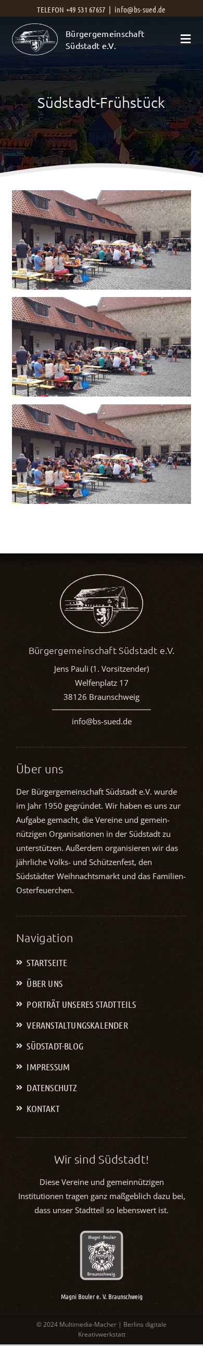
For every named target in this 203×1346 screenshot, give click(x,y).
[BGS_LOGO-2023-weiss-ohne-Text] (35, 28)
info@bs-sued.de (140, 9)
